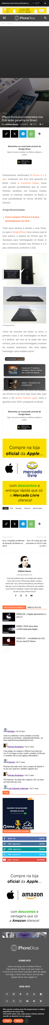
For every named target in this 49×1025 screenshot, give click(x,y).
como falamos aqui (26, 398)
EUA (11, 508)
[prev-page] (4, 650)
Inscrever (41, 860)
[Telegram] (23, 134)
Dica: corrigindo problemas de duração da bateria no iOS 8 (13, 543)
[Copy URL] (6, 134)
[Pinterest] (27, 994)
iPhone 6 (27, 508)
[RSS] (34, 994)
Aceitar (7, 1021)
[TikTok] (6, 1001)
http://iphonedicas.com (24, 575)
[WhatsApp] (31, 134)
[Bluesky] (34, 1001)
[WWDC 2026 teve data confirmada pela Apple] (9, 629)
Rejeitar (18, 1021)
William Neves (11, 124)
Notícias (10, 24)
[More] (39, 134)
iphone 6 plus (37, 508)
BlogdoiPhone (20, 232)
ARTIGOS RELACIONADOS (14, 607)
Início (3, 24)
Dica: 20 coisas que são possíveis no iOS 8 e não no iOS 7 (36, 543)
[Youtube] (32, 595)
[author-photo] (24, 567)
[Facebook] (17, 595)
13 (42, 124)
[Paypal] (20, 994)
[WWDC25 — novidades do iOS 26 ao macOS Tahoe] (9, 641)
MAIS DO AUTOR (34, 607)
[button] (4, 18)
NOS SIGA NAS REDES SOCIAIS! (16, 831)
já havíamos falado (28, 183)
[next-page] (8, 650)
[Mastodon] (40, 1001)
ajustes (28, 1016)
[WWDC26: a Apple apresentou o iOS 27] (9, 617)
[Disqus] (24, 690)
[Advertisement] (24, 52)
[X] (14, 134)
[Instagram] (22, 595)
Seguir (42, 844)
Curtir (42, 838)
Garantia (19, 508)
